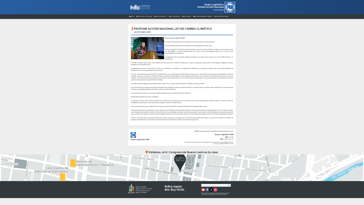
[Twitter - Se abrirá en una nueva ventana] (211, 190)
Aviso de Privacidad (222, 194)
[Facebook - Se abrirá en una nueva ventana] (207, 190)
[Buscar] (229, 185)
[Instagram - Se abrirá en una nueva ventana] (215, 190)
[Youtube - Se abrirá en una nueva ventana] (203, 190)
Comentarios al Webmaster (208, 194)
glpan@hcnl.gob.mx (228, 139)
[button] (182, 168)
